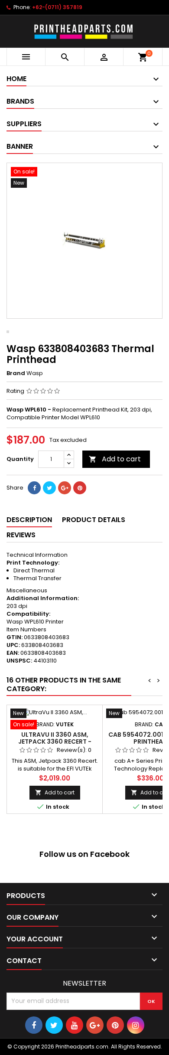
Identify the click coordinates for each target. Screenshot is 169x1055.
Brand (15, 373)
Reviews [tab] (21, 535)
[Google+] (64, 487)
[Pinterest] (79, 487)
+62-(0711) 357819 (57, 7)
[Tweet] (49, 487)
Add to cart (115, 459)
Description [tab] (29, 520)
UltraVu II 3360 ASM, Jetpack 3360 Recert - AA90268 (54, 741)
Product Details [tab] (93, 520)
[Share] (34, 487)
